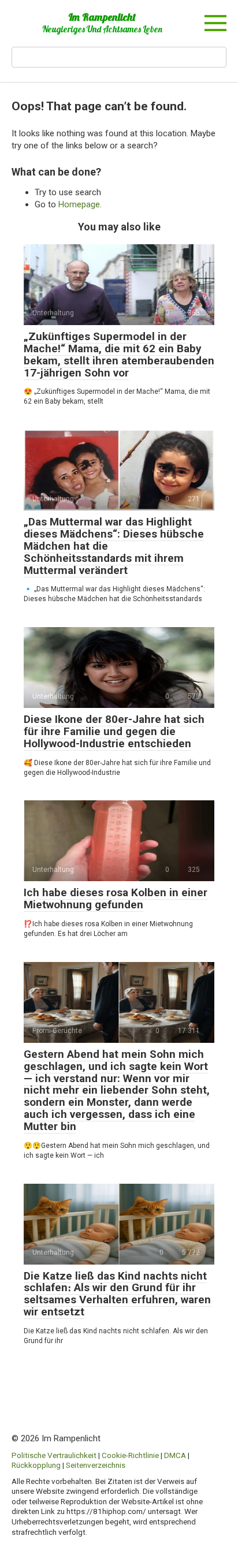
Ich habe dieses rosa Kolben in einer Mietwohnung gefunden (115, 898)
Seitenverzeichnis (95, 1465)
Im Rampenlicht (102, 17)
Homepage (79, 204)
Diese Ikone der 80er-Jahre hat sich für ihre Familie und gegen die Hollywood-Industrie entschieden (114, 731)
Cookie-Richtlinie (130, 1455)
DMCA (175, 1455)
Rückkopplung (36, 1465)
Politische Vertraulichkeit (54, 1455)
